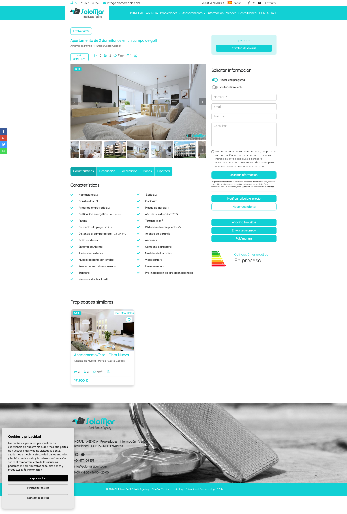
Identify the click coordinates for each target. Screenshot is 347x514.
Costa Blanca (247, 13)
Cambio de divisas (244, 48)
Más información (31, 469)
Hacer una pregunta (232, 80)
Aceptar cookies (37, 478)
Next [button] (202, 101)
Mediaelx (166, 489)
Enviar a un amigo (244, 230)
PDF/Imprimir (244, 238)
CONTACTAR (267, 13)
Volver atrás (82, 31)
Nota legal (179, 489)
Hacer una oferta (244, 206)
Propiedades (108, 441)
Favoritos (271, 3)
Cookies (204, 489)
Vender (231, 13)
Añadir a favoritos (244, 222)
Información (216, 13)
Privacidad (192, 489)
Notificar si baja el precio (244, 198)
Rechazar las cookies (38, 497)
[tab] (83, 171)
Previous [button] (74, 101)
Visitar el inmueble (231, 87)
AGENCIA (152, 13)
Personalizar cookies (38, 487)
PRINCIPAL (136, 13)
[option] (138, 102)
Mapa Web (216, 489)
